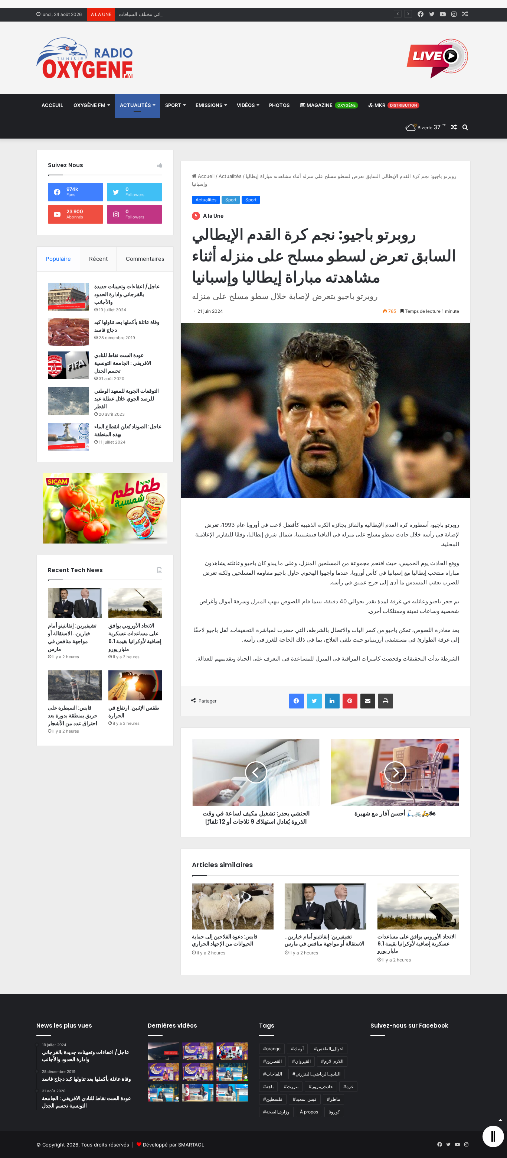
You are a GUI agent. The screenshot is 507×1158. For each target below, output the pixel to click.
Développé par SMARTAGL (173, 1145)
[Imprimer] (385, 701)
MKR (395, 105)
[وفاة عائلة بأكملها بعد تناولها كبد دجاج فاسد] (68, 332)
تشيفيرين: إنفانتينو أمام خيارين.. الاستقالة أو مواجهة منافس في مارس (324, 940)
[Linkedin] (332, 701)
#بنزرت (291, 1086)
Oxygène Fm (89, 105)
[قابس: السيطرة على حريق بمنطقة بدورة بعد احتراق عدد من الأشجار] (75, 685)
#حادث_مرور (321, 1086)
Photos (279, 105)
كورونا (334, 1112)
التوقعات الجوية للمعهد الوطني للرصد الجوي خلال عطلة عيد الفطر (126, 398)
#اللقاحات (272, 1074)
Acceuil (52, 105)
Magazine (330, 105)
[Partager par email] (367, 701)
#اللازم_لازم (332, 1061)
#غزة (348, 1086)
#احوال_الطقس (328, 1048)
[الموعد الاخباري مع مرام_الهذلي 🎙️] (198, 1072)
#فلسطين (272, 1099)
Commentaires (145, 258)
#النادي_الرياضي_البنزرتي (316, 1074)
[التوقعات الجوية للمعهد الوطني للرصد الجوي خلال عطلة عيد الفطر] (68, 401)
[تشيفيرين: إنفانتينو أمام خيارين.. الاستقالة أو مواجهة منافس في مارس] (325, 906)
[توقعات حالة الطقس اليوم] (163, 1072)
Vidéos (246, 105)
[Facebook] (296, 701)
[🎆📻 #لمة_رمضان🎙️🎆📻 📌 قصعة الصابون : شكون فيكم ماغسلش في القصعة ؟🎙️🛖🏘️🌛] (232, 1051)
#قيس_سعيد (305, 1099)
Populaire (58, 258)
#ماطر (333, 1099)
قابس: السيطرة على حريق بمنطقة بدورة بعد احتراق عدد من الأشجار (73, 715)
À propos (309, 1112)
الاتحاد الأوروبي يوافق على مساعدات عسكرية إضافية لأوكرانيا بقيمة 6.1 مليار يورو (416, 943)
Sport (173, 105)
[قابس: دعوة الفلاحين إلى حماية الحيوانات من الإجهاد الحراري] (233, 906)
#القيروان (301, 1061)
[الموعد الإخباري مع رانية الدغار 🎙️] (198, 1051)
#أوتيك (297, 1048)
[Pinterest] (350, 701)
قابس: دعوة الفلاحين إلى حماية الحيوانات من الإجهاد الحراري (225, 940)
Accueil (205, 176)
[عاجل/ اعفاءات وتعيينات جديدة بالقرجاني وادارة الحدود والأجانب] (68, 297)
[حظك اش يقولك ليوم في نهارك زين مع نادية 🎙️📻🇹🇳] (163, 1093)
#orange (272, 1048)
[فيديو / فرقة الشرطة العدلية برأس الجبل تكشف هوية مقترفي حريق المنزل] (163, 1051)
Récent (98, 258)
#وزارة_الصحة (276, 1112)
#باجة (268, 1086)
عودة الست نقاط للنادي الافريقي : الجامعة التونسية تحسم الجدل (122, 362)
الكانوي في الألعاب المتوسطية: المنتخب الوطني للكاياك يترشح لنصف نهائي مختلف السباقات (213, 14)
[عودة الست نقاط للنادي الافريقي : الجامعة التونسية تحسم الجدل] (68, 365)
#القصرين (272, 1061)
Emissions (209, 105)
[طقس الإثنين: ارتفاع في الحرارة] (135, 685)
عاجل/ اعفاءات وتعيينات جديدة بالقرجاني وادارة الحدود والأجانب (127, 294)
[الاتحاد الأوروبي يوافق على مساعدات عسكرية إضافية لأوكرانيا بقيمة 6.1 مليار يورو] (418, 906)
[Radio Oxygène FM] (85, 57)
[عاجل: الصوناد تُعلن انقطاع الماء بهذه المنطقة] (68, 437)
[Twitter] (314, 701)
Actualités (135, 105)
